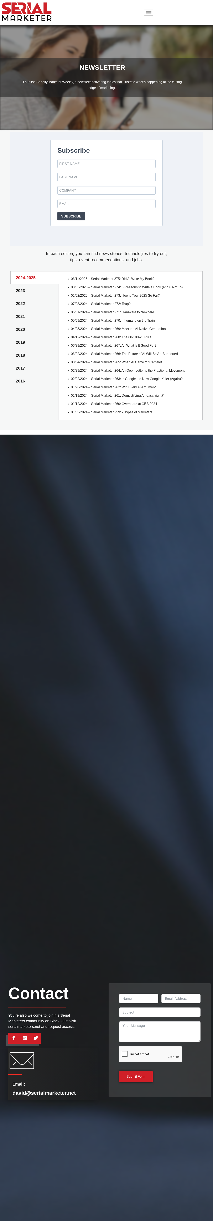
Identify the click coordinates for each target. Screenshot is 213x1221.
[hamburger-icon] (148, 13)
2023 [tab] (20, 290)
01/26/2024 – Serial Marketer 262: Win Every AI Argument (113, 387)
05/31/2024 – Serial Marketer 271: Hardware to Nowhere (112, 312)
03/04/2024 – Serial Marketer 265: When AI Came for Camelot (116, 362)
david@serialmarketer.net (44, 1093)
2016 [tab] (20, 381)
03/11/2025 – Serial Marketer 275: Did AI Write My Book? (113, 279)
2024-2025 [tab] (26, 277)
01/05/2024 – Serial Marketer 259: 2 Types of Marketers (111, 412)
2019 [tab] (20, 342)
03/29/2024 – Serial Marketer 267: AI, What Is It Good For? (113, 345)
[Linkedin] (24, 1038)
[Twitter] (35, 1038)
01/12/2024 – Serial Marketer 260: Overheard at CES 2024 (114, 404)
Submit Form (135, 1076)
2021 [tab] (20, 316)
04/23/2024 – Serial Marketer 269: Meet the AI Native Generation (118, 329)
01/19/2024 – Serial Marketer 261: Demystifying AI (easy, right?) (117, 395)
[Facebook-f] (13, 1038)
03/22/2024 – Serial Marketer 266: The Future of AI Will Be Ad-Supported (124, 354)
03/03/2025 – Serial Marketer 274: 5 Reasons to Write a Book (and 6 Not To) (127, 287)
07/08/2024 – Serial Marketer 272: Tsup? (101, 304)
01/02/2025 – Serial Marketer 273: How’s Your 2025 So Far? (115, 295)
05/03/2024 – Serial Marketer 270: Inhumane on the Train (113, 320)
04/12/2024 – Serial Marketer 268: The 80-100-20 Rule (111, 337)
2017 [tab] (20, 368)
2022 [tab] (20, 303)
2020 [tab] (20, 329)
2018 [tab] (20, 355)
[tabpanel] (130, 345)
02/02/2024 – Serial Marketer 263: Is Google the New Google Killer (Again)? (127, 379)
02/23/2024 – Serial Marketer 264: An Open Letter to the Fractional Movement (128, 370)
